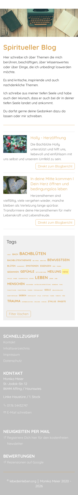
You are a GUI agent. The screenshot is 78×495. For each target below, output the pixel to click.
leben (41, 277)
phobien (30, 290)
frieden (59, 266)
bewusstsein (58, 260)
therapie (58, 295)
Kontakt (9, 342)
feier (54, 266)
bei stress (36, 260)
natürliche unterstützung (42, 284)
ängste (62, 301)
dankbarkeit (20, 266)
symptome (45, 295)
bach (15, 254)
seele (47, 289)
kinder (15, 278)
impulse (9, 278)
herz (65, 271)
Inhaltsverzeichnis (16, 348)
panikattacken (11, 290)
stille (39, 295)
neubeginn (55, 284)
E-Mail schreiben (19, 412)
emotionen (32, 265)
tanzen (52, 295)
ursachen (37, 301)
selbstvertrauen (12, 295)
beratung (43, 260)
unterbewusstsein (27, 301)
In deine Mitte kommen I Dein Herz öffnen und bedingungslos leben (52, 183)
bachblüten (32, 253)
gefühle (27, 271)
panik (61, 284)
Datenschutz (12, 361)
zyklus (52, 301)
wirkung (43, 301)
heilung (54, 271)
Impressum (11, 354)
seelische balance (57, 290)
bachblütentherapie (19, 260)
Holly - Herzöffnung (48, 137)
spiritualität (32, 295)
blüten (11, 265)
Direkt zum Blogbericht (55, 166)
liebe (56, 278)
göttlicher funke (41, 272)
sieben (22, 295)
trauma (13, 301)
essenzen (45, 265)
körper (31, 278)
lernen (51, 278)
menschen (16, 284)
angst (9, 254)
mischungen (29, 284)
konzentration (23, 278)
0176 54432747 (17, 405)
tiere (63, 295)
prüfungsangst (38, 290)
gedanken (13, 271)
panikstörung (22, 290)
